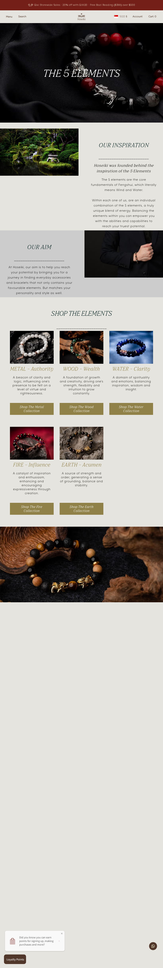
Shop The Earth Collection (82, 509)
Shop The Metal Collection (32, 409)
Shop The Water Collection (131, 409)
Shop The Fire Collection (31, 509)
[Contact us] (153, 946)
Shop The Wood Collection (81, 409)
